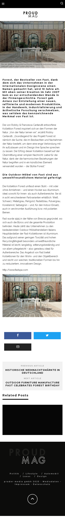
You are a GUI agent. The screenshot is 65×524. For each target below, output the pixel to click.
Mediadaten (51, 482)
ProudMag (17, 54)
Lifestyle (32, 474)
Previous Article (32, 366)
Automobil (51, 474)
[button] (32, 296)
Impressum (22, 484)
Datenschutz (41, 484)
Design (29, 54)
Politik (14, 474)
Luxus (27, 476)
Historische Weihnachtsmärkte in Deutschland (32, 371)
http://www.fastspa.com (15, 270)
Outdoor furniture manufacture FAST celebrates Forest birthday (33, 384)
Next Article (32, 378)
